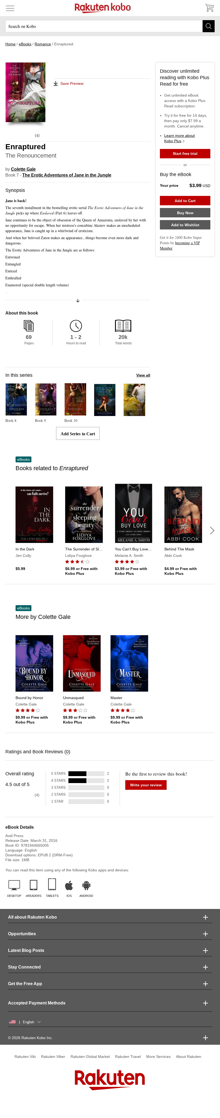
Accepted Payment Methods (36, 1003)
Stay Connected (24, 967)
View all (143, 375)
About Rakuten (188, 1056)
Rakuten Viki (25, 1056)
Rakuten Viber (53, 1056)
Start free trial (185, 153)
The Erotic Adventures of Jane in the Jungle (66, 175)
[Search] (209, 26)
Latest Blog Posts (26, 950)
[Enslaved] (134, 413)
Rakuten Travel (128, 1056)
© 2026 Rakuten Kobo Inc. (30, 1038)
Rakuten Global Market (90, 1056)
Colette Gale (23, 169)
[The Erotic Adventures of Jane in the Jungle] (105, 413)
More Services (158, 1056)
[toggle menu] (10, 8)
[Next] (212, 531)
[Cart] (209, 8)
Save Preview (71, 83)
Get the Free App (25, 983)
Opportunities (22, 933)
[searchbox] (110, 26)
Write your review (146, 785)
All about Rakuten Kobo (32, 917)
